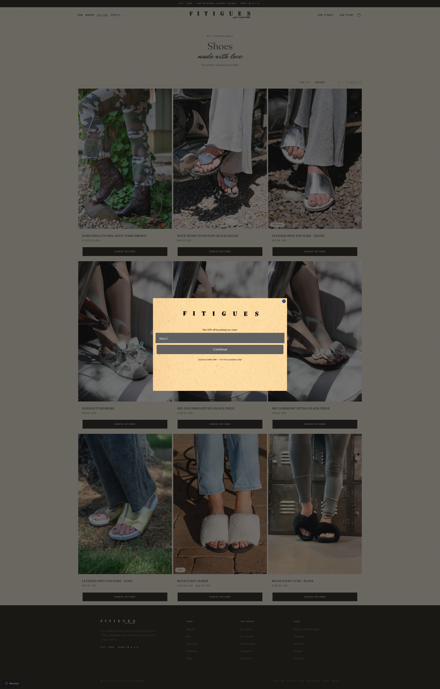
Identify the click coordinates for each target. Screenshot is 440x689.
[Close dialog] (284, 301)
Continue (220, 349)
